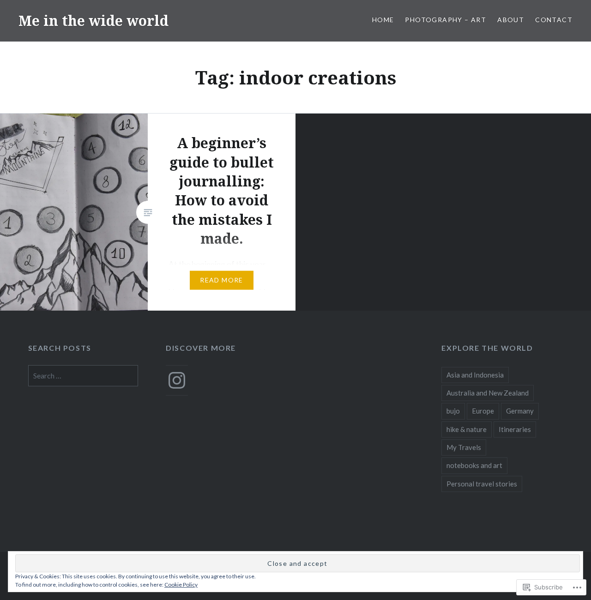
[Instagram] (177, 380)
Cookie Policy (181, 584)
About (510, 20)
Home (383, 20)
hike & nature (466, 429)
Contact (554, 20)
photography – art (445, 20)
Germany (520, 411)
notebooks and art (474, 465)
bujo (453, 411)
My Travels (463, 447)
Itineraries (515, 429)
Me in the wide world (93, 20)
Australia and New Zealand (487, 393)
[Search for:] (83, 376)
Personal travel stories (481, 484)
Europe (483, 411)
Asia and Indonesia (475, 375)
